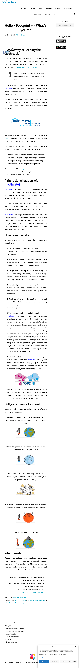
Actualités (16, 597)
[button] (76, 647)
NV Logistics (10, 2)
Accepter (44, 661)
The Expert (23, 597)
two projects (24, 169)
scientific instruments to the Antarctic (29, 67)
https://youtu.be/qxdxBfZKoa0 (33, 592)
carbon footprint (20, 600)
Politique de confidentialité (58, 665)
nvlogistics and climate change (15, 603)
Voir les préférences (68, 661)
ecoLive (7, 138)
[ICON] (75, 14)
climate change (32, 600)
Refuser (54, 661)
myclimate (42, 600)
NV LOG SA (21, 663)
